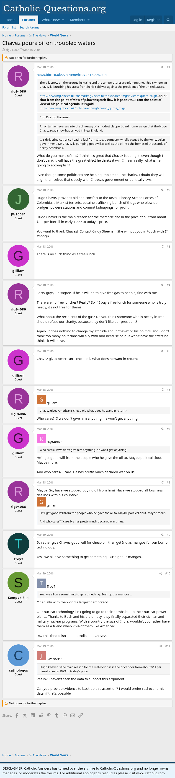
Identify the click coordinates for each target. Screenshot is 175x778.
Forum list (9, 27)
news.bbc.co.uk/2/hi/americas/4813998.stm (72, 74)
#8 (168, 482)
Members (77, 19)
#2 (168, 190)
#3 (168, 246)
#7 (168, 429)
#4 (168, 285)
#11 (167, 646)
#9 (168, 535)
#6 (168, 390)
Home (10, 19)
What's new (51, 19)
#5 (168, 351)
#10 (167, 573)
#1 (168, 67)
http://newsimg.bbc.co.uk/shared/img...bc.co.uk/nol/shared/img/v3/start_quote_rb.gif (98, 96)
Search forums (29, 27)
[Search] (168, 20)
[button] (63, 20)
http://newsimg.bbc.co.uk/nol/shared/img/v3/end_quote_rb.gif (83, 108)
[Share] (162, 67)
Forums (28, 19)
